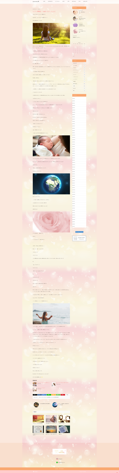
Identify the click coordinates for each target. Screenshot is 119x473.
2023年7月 (73, 146)
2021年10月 (73, 194)
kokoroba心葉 (36, 1)
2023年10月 (73, 139)
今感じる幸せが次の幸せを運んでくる (82, 19)
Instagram (35, 471)
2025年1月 (73, 107)
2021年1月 (73, 212)
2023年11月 (73, 137)
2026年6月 (73, 98)
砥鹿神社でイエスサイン (76, 37)
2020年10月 (73, 219)
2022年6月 (73, 176)
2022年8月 (73, 171)
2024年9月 (73, 114)
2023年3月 (73, 155)
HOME (44, 1)
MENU (63, 1)
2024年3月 (73, 128)
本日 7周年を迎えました (82, 13)
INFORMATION (50, 1)
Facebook (33, 471)
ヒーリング (79, 74)
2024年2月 (73, 130)
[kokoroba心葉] (59, 453)
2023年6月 (73, 148)
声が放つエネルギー (62, 423)
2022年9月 (73, 169)
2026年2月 (73, 103)
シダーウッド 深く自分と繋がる (38, 423)
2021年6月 (73, 203)
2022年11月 (73, 164)
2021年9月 (73, 196)
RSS (36, 471)
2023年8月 (73, 144)
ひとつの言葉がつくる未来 (82, 32)
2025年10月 (73, 105)
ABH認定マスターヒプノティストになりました (38, 435)
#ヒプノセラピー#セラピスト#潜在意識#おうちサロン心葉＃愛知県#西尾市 (49, 397)
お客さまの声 (85, 1)
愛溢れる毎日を (79, 83)
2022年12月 (73, 162)
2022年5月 (73, 178)
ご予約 (68, 1)
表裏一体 (60, 434)
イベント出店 (79, 65)
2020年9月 (73, 221)
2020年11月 (73, 217)
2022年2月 (73, 185)
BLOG (79, 1)
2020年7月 (73, 226)
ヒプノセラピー (57, 1)
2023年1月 (73, 160)
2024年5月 (73, 123)
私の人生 (79, 88)
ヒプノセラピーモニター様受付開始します (43, 382)
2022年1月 (73, 187)
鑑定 (79, 90)
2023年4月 (73, 153)
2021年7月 (73, 201)
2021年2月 (73, 210)
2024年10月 (73, 112)
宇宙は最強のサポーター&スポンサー (51, 423)
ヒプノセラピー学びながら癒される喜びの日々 (62, 383)
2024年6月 (73, 121)
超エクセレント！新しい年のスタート (51, 434)
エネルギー (36, 397)
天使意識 (79, 81)
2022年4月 (73, 180)
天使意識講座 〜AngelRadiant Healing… (82, 25)
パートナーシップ (79, 72)
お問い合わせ (74, 1)
